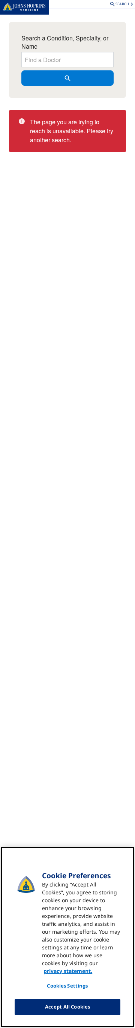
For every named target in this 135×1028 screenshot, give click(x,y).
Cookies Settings (67, 985)
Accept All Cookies (67, 1006)
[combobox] (67, 59)
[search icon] (67, 78)
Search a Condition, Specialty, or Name (64, 42)
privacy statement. (68, 970)
